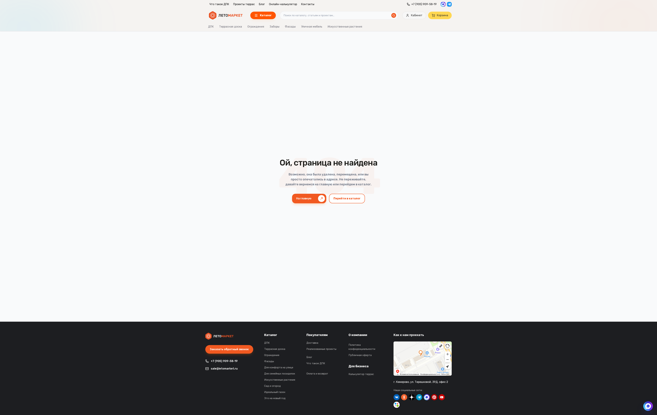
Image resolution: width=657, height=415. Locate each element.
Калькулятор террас (361, 374)
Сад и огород (272, 385)
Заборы (274, 26)
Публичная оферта (360, 355)
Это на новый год (275, 398)
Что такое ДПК (219, 4)
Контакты (307, 4)
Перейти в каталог (346, 198)
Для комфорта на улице (278, 367)
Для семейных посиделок (279, 373)
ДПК (211, 26)
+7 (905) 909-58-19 (424, 4)
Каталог (270, 335)
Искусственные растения (345, 26)
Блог (262, 4)
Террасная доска (230, 26)
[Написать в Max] (648, 406)
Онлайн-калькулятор (283, 4)
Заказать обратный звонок (229, 349)
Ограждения (255, 26)
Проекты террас (244, 4)
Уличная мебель (311, 26)
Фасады (290, 26)
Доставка (312, 342)
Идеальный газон (274, 392)
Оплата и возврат (317, 373)
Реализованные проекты (321, 349)
